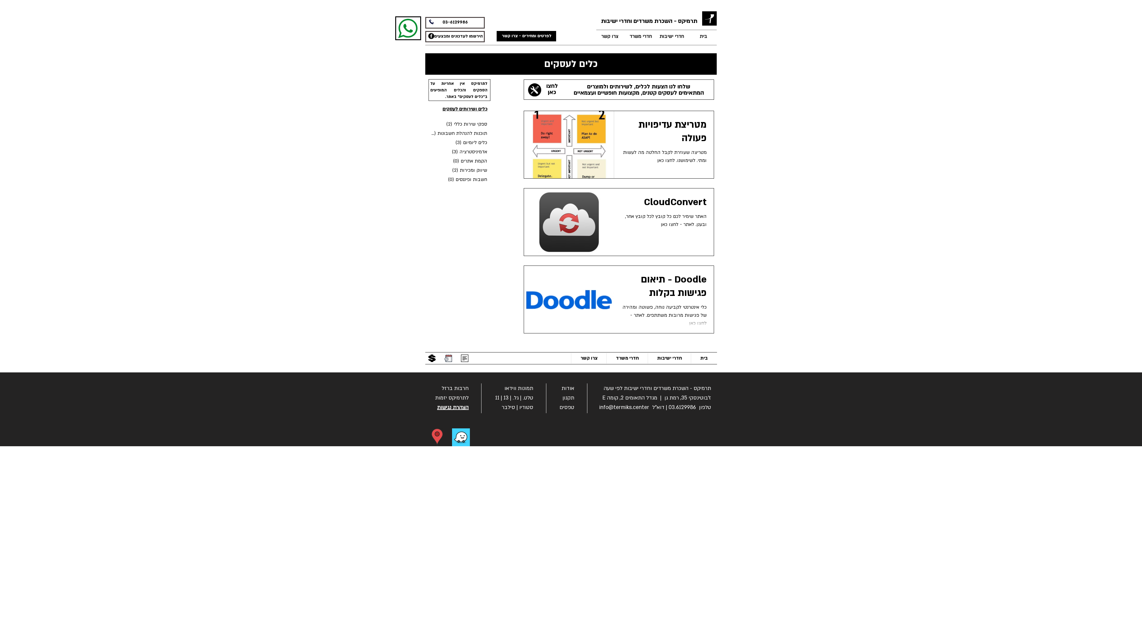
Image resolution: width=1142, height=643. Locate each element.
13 (506, 397)
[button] (455, 387)
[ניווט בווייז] (461, 437)
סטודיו (526, 407)
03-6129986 (455, 22)
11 (497, 397)
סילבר (508, 407)
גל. (516, 397)
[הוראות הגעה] (437, 437)
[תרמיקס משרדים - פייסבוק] (431, 36)
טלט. (528, 397)
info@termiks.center (624, 407)
